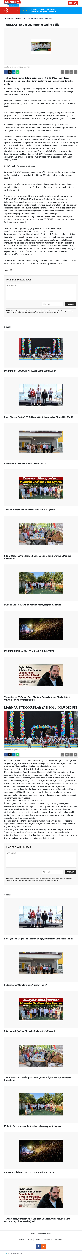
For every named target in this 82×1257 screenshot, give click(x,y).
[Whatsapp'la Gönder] (17, 72)
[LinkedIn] (13, 72)
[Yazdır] (62, 72)
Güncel (18, 18)
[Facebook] (6, 72)
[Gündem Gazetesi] (12, 3)
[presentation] (12, 10)
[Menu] (70, 3)
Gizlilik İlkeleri (47, 1240)
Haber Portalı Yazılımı (15, 1254)
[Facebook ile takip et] (38, 1246)
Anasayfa (10, 18)
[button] (67, 72)
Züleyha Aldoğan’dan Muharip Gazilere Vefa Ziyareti (45, 10)
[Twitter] (10, 72)
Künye (30, 1240)
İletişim (37, 1240)
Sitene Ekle (58, 1240)
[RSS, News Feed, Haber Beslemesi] (43, 1246)
